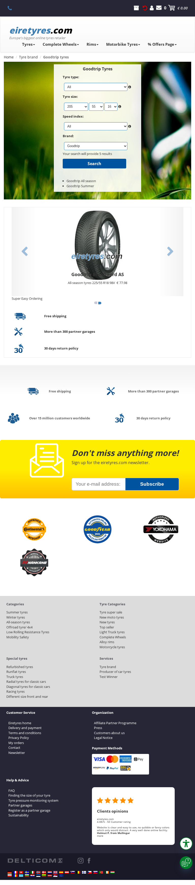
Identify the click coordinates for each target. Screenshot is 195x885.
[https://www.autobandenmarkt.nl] (50, 872)
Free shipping (55, 316)
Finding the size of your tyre (29, 795)
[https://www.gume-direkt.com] (73, 872)
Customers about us (109, 733)
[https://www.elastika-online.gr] (21, 875)
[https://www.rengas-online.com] (84, 872)
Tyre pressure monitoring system (33, 800)
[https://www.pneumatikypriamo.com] (95, 872)
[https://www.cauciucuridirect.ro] (15, 875)
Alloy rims (107, 642)
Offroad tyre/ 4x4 (19, 627)
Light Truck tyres (112, 632)
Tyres (27, 44)
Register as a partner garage (29, 810)
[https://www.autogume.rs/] (55, 875)
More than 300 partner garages (69, 331)
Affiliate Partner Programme (115, 723)
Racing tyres (15, 691)
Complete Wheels (59, 44)
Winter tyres (15, 617)
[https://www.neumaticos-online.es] (61, 872)
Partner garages (20, 805)
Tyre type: (71, 77)
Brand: (68, 136)
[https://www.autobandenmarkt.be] (78, 872)
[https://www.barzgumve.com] (27, 875)
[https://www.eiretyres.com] (107, 872)
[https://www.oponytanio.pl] (10, 875)
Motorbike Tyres (122, 44)
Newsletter (16, 752)
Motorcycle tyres (112, 647)
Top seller (107, 627)
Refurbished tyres (19, 667)
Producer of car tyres (115, 671)
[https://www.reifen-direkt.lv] (50, 875)
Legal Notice (103, 737)
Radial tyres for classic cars (26, 681)
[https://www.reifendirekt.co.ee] (38, 875)
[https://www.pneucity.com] (101, 872)
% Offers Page (161, 44)
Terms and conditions (24, 733)
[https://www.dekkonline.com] (38, 872)
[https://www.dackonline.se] (27, 872)
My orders (16, 742)
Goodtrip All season (81, 181)
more (100, 835)
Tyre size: (70, 96)
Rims (91, 44)
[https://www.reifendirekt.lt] (44, 875)
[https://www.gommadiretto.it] (32, 872)
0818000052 (12, 8)
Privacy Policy (18, 737)
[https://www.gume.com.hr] (32, 875)
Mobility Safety (17, 637)
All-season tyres (18, 622)
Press (98, 727)
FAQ (11, 790)
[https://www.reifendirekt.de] (10, 872)
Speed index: (73, 116)
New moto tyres (112, 617)
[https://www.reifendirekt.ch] (21, 872)
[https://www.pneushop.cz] (90, 872)
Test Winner (109, 676)
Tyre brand (108, 667)
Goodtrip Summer (80, 186)
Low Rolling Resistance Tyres (27, 632)
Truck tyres (14, 676)
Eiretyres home (19, 723)
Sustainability (18, 815)
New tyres (107, 622)
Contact (14, 747)
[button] (186, 843)
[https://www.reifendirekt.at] (67, 872)
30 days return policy (61, 348)
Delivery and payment (25, 727)
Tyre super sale (111, 612)
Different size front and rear (27, 696)
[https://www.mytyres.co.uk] (55, 872)
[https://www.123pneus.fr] (15, 872)
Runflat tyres (16, 671)
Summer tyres (17, 612)
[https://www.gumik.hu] (112, 872)
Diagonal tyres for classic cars (28, 686)
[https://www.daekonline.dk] (44, 872)
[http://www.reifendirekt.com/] (61, 875)
